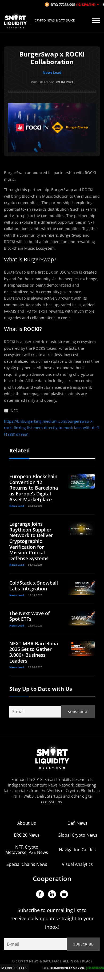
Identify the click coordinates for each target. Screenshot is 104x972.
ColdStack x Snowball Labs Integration (33, 586)
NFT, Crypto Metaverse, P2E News (26, 849)
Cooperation (52, 878)
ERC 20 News (26, 835)
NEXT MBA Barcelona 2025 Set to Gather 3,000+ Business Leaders (33, 652)
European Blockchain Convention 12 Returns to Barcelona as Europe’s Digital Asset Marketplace (33, 487)
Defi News (77, 823)
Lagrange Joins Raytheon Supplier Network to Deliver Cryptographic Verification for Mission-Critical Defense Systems (31, 541)
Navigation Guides (77, 850)
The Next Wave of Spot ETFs (29, 616)
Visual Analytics (77, 864)
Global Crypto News (77, 835)
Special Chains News (26, 864)
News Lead (52, 72)
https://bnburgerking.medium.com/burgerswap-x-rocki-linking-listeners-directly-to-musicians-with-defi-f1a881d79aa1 (52, 428)
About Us (26, 823)
